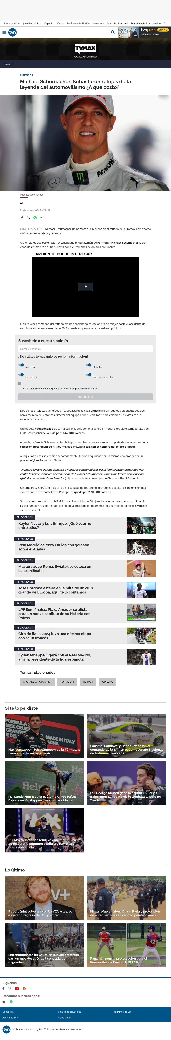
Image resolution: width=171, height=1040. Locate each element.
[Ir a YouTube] (17, 989)
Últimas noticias (11, 23)
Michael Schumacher (124, 242)
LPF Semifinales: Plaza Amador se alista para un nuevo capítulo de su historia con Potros (54, 614)
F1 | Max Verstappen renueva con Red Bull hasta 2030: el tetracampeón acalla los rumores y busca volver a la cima (44, 843)
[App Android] (12, 1002)
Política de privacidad (69, 1011)
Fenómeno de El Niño (78, 23)
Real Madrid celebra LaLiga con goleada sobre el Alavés (53, 547)
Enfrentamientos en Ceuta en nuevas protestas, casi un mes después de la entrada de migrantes (43, 958)
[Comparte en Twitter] (28, 217)
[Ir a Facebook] (4, 989)
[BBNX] (7, 1029)
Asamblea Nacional (117, 23)
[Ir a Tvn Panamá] (57, 32)
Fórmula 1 (103, 242)
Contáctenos (65, 1017)
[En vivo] (142, 29)
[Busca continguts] (112, 32)
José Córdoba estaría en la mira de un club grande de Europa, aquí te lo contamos (55, 590)
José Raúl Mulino (32, 23)
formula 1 (67, 681)
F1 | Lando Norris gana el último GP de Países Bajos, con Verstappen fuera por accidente (42, 798)
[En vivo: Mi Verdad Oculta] (128, 32)
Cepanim (49, 23)
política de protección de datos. (80, 388)
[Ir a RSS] (25, 989)
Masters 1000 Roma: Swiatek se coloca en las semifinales (54, 568)
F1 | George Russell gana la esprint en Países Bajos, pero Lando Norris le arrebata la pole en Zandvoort (125, 796)
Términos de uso (123, 1011)
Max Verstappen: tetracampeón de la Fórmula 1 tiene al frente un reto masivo (44, 751)
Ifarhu (60, 23)
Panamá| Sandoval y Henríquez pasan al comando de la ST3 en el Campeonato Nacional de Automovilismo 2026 (126, 749)
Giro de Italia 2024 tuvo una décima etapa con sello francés (54, 636)
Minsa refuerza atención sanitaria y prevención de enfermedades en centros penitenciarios (125, 913)
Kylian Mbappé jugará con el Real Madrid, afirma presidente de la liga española (54, 657)
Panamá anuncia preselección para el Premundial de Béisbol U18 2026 (118, 960)
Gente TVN (8, 1011)
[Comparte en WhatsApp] (35, 217)
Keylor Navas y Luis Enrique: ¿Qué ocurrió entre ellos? (54, 525)
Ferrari (88, 681)
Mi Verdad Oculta (150, 34)
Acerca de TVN (10, 1017)
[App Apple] (5, 1002)
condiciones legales (46, 388)
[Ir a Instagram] (10, 989)
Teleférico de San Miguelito (146, 23)
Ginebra (107, 681)
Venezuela (98, 23)
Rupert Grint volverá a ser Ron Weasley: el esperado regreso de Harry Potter (39, 913)
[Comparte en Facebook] (22, 217)
